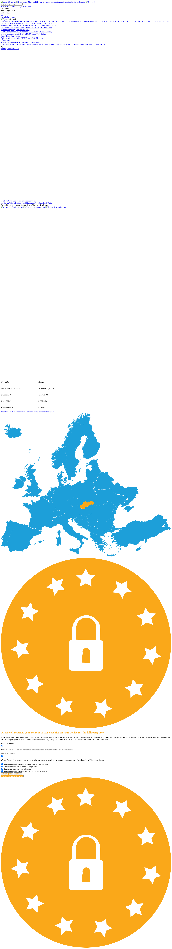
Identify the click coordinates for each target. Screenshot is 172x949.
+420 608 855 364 (8, 412)
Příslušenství (5, 40)
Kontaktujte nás (99, 44)
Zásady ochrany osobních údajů (25, 201)
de (10, 17)
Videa (57, 44)
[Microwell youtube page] (55, 207)
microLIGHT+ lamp (35, 38)
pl (15, 17)
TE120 (43, 34)
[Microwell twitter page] (86, 378)
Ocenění (37, 42)
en (2, 17)
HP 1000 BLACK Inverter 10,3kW (34, 21)
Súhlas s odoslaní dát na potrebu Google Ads (20, 767)
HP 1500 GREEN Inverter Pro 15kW (91, 21)
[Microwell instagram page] (34, 207)
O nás (3, 44)
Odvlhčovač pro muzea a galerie (13, 32)
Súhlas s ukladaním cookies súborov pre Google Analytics (25, 771)
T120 (38, 34)
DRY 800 (45, 25)
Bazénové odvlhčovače (9, 25)
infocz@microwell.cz (23, 412)
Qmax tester (15, 36)
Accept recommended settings (12, 776)
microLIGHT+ (22, 38)
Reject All (18, 774)
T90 (29, 34)
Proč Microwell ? (66, 44)
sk (4, 17)
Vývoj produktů (7, 42)
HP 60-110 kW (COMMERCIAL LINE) (37, 23)
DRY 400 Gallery (45, 32)
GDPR (75, 44)
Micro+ (16, 42)
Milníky (20, 44)
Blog (7, 44)
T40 (21, 34)
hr (6, 17)
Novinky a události (47, 44)
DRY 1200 (53, 25)
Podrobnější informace (31, 44)
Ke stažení (5, 203)
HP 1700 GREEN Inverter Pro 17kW (119, 21)
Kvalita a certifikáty (26, 42)
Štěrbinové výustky (8, 30)
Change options (7, 774)
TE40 (26, 34)
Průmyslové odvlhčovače (10, 34)
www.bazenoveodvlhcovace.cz (42, 412)
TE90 (34, 34)
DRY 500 (37, 25)
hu (13, 17)
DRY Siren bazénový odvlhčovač (13, 28)
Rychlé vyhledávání (85, 44)
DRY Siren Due (46, 28)
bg (8, 17)
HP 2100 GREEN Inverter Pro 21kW (147, 21)
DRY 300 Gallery (31, 32)
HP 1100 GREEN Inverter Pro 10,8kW (62, 21)
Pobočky (13, 44)
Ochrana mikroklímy (8, 38)
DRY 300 (22, 25)
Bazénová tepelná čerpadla (11, 21)
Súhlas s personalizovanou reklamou (17, 769)
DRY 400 (29, 25)
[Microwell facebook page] (12, 207)
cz (2, 15)
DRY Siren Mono (32, 28)
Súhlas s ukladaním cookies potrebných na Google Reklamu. (26, 764)
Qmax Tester (5, 36)
